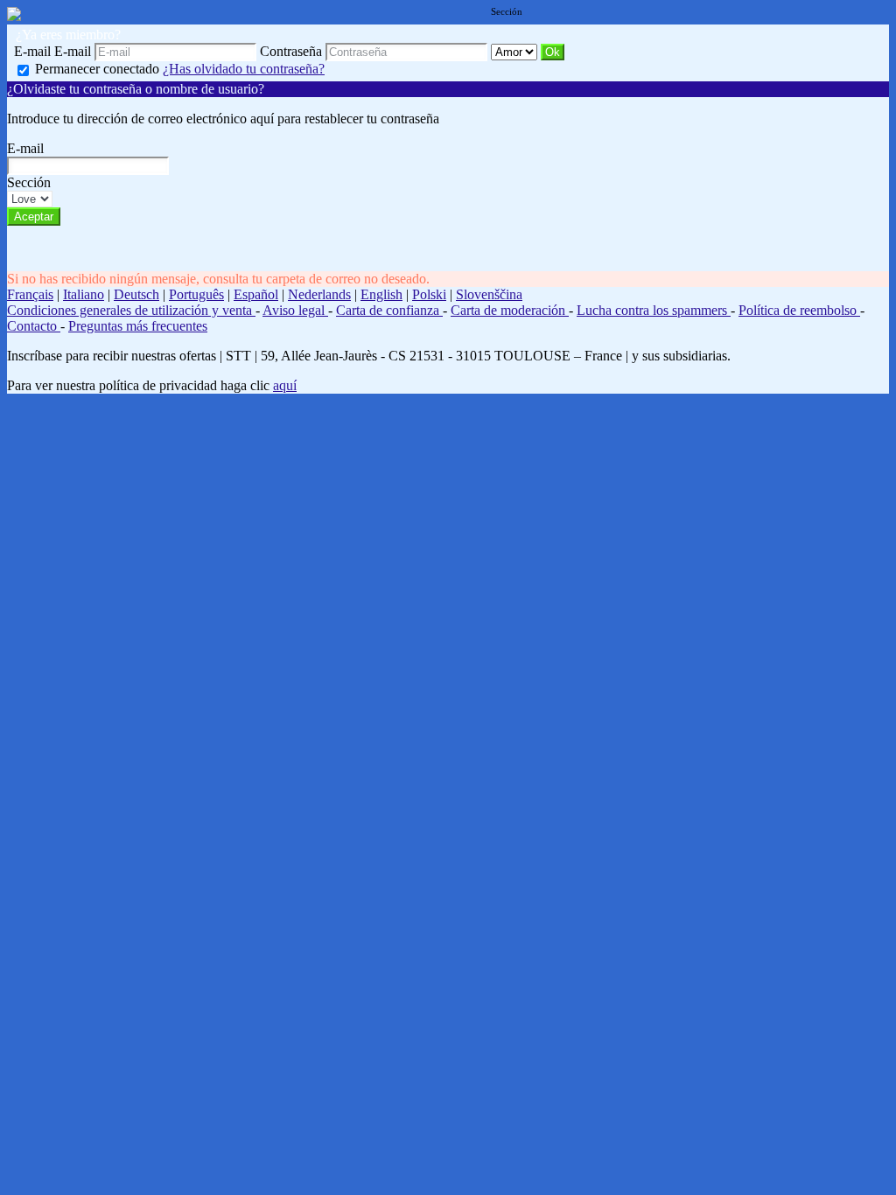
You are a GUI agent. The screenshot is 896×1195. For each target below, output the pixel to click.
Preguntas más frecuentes (137, 325)
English (381, 294)
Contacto (33, 325)
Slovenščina (489, 294)
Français (30, 294)
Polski (429, 294)
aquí (285, 385)
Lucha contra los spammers (654, 310)
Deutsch (136, 294)
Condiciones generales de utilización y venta (131, 310)
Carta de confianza (389, 310)
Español (256, 294)
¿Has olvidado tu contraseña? (244, 68)
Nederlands (319, 294)
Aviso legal (295, 310)
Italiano (83, 294)
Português (196, 294)
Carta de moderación (510, 310)
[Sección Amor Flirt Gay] (516, 51)
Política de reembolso (799, 310)
